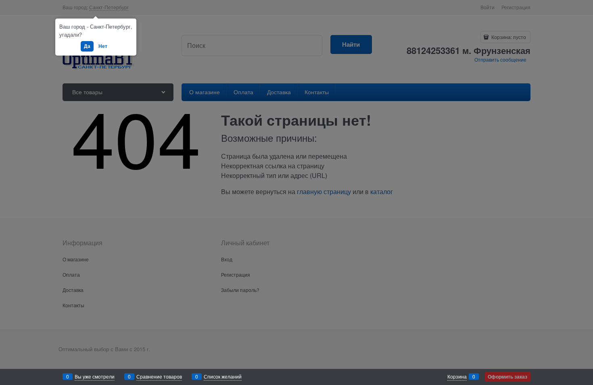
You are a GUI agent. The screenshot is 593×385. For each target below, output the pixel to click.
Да (87, 46)
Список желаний (223, 376)
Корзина (457, 376)
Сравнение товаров (159, 376)
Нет (102, 46)
